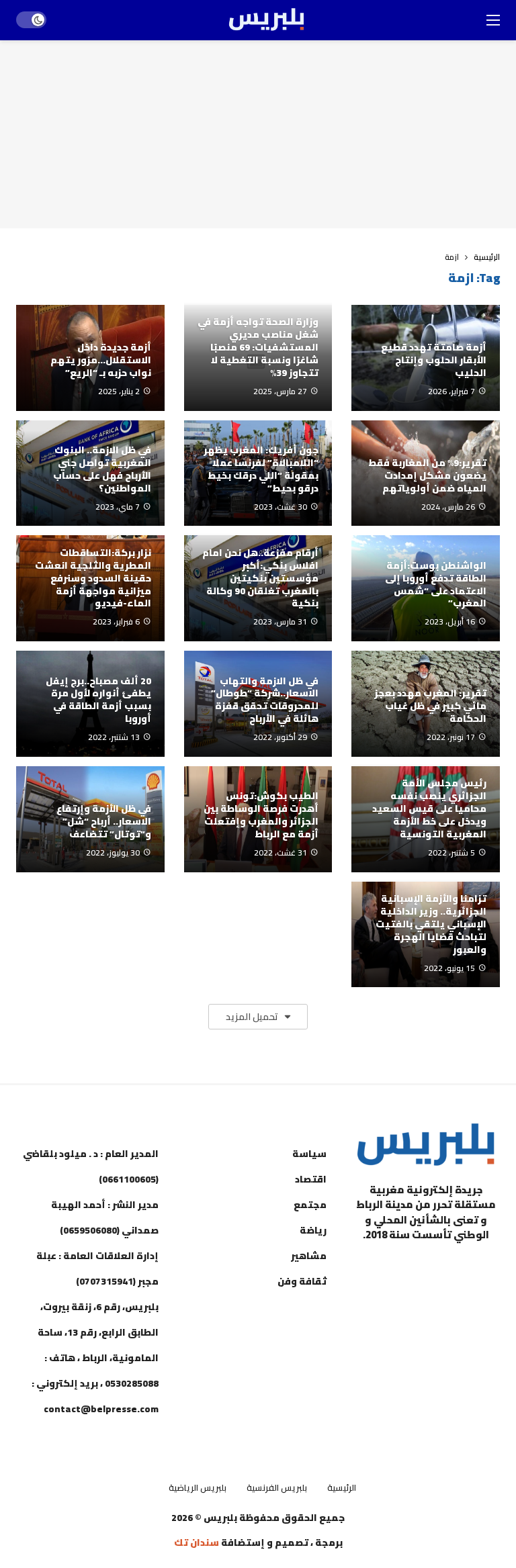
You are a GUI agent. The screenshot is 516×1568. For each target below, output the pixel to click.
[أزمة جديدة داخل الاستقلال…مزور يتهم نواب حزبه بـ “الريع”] (90, 358)
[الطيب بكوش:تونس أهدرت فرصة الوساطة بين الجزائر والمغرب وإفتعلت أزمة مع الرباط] (258, 819)
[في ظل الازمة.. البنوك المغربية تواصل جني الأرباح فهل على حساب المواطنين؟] (90, 473)
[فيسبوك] (486, 1268)
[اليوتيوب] (452, 1268)
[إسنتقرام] (419, 1268)
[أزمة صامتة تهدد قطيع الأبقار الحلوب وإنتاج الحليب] (425, 358)
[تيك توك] (385, 1268)
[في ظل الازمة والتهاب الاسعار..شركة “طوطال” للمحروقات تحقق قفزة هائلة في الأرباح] (258, 704)
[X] (486, 1300)
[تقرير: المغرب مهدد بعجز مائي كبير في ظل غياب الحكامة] (425, 704)
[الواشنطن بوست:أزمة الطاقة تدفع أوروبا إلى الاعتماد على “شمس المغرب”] (425, 588)
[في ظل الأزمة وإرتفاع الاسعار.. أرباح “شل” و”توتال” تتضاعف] (90, 819)
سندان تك (196, 1542)
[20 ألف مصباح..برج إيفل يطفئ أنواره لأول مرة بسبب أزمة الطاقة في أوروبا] (90, 704)
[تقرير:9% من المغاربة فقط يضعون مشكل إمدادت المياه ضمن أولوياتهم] (425, 473)
